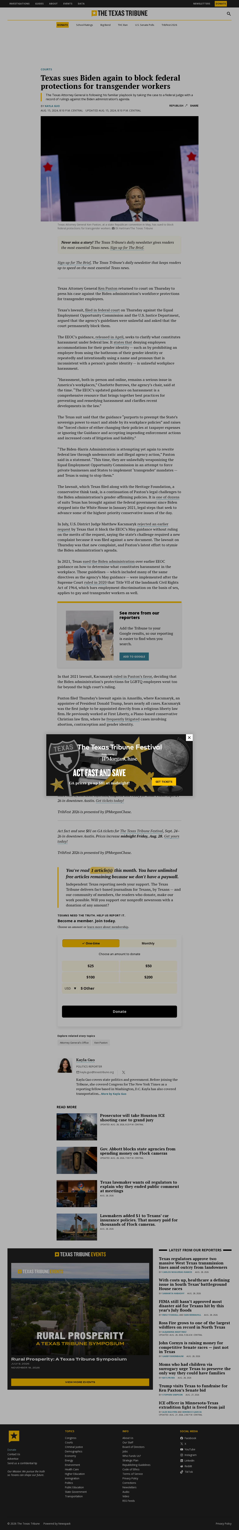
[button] (119, 765)
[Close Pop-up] (189, 737)
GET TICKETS (164, 781)
